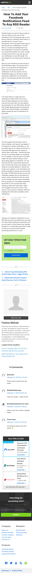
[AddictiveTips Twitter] (11, 563)
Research (20, 526)
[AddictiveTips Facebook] (6, 563)
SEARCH (16, 515)
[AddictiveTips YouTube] (16, 563)
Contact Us (6, 539)
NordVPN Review (8, 549)
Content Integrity (8, 535)
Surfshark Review (8, 551)
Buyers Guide (20, 530)
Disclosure (5, 570)
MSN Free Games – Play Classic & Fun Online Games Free (15, 355)
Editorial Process (7, 532)
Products (6, 545)
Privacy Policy (17, 570)
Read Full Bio (16, 318)
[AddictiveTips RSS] (21, 563)
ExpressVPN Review (9, 554)
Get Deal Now (21, 454)
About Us (5, 530)
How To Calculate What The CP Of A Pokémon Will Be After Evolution (14, 349)
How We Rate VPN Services (15, 487)
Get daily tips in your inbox (15, 241)
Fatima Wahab (8, 28)
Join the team (6, 537)
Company (6, 526)
